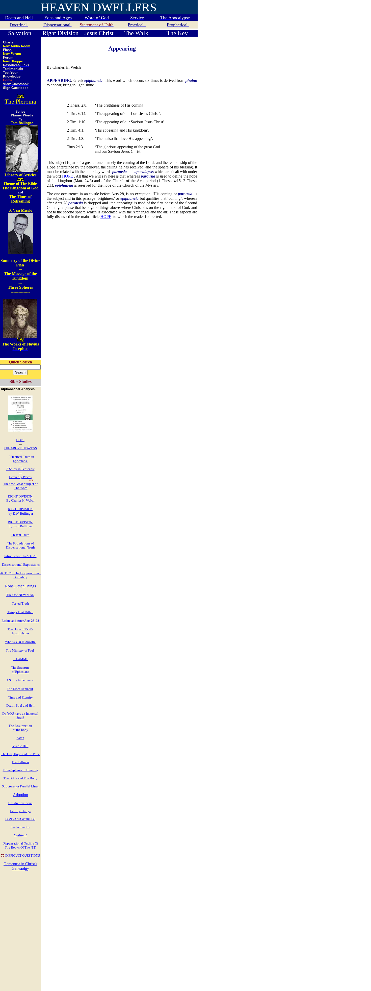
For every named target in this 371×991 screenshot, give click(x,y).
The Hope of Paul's (20, 629)
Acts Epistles (20, 633)
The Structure (20, 668)
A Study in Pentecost (20, 469)
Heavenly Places (20, 477)
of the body (20, 730)
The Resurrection (20, 726)
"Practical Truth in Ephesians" (21, 459)
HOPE (20, 440)
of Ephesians (20, 672)
